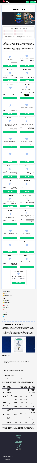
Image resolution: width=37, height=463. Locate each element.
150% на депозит (14, 110)
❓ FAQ (4, 319)
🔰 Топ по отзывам (6, 302)
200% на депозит (14, 62)
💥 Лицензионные (6, 298)
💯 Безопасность (6, 309)
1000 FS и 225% (14, 94)
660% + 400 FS (31, 77)
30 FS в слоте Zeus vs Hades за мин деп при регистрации (30, 220)
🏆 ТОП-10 (5, 293)
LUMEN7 (15, 77)
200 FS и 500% (14, 220)
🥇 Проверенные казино (7, 295)
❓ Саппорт (5, 310)
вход (27, 1)
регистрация (33, 1)
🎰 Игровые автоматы (7, 317)
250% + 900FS (31, 92)
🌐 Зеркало (5, 316)
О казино (4, 457)
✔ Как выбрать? (6, 312)
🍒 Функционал (6, 300)
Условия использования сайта (8, 456)
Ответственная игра (6, 459)
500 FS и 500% (31, 248)
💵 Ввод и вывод (6, 307)
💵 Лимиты (5, 314)
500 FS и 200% (31, 263)
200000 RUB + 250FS (21, 279)
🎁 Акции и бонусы (6, 305)
